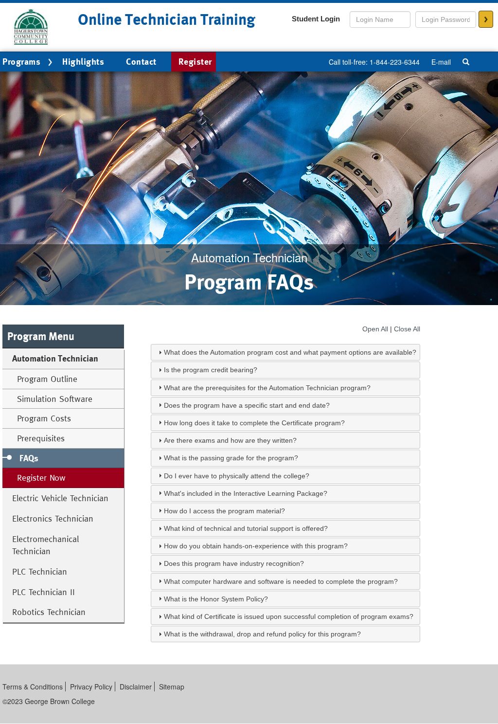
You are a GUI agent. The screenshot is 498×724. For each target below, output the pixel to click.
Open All (375, 329)
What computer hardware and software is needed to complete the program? (281, 581)
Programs (21, 61)
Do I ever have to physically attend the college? (236, 476)
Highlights (83, 61)
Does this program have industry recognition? (234, 563)
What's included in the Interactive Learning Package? (245, 493)
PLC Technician (39, 571)
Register (195, 61)
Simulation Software (54, 399)
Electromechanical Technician (45, 545)
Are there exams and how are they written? (230, 440)
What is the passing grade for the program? (231, 458)
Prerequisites (41, 438)
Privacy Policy (91, 686)
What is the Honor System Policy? (216, 599)
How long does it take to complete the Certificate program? (254, 423)
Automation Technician (55, 358)
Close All (407, 329)
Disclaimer (136, 686)
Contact (141, 61)
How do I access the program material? (224, 511)
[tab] (285, 352)
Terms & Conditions (32, 686)
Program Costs (44, 418)
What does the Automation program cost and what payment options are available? (290, 352)
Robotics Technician (49, 612)
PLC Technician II (43, 592)
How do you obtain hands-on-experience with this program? (256, 546)
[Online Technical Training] (31, 26)
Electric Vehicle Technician (60, 498)
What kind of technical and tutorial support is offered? (246, 528)
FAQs (28, 458)
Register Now (41, 477)
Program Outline (47, 379)
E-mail (441, 62)
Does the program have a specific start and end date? (247, 405)
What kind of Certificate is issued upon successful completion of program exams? (288, 616)
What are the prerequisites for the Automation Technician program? (267, 388)
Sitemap (171, 686)
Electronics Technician (52, 518)
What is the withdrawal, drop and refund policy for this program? (262, 634)
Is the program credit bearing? (210, 370)
